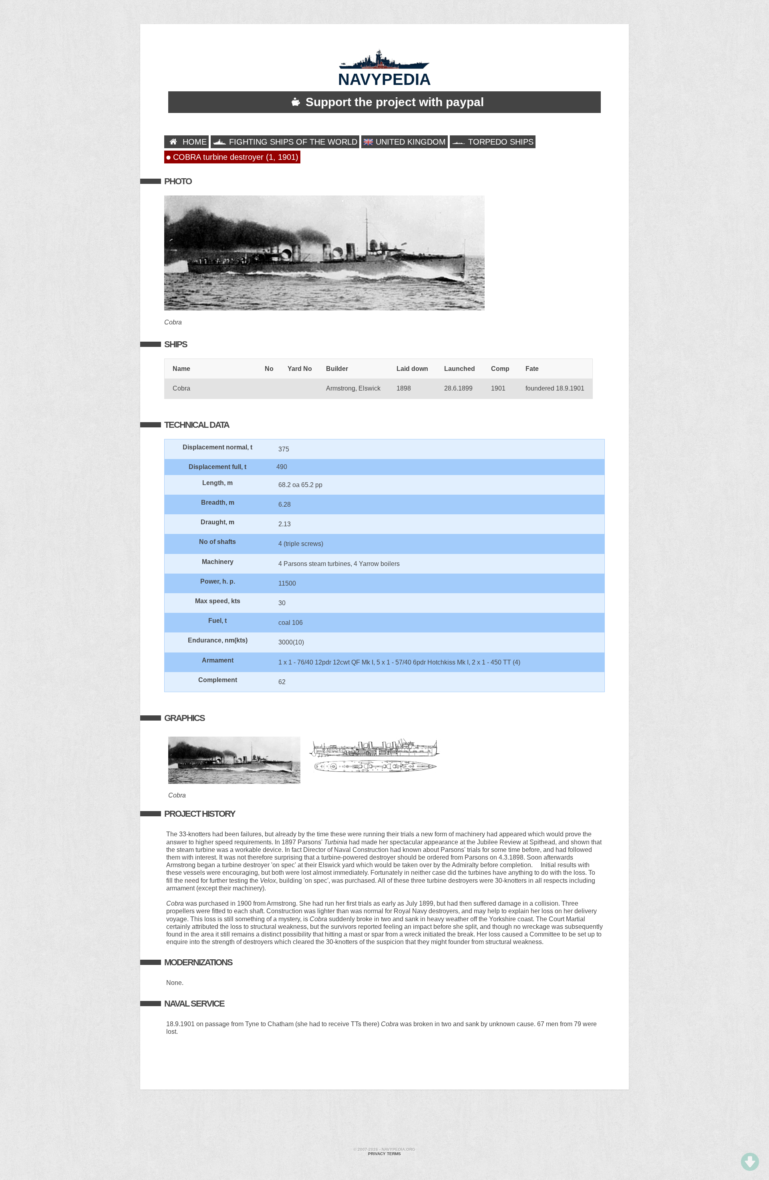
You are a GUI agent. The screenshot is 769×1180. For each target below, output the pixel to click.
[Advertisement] (384, 1119)
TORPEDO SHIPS (499, 141)
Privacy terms (384, 1154)
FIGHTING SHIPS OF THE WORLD (292, 141)
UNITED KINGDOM (409, 141)
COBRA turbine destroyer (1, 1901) (234, 157)
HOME (193, 141)
